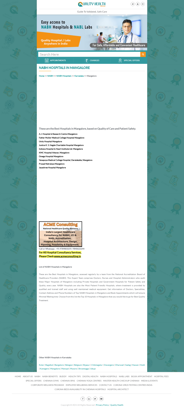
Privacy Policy (102, 405)
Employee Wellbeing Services (81, 385)
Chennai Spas (68, 381)
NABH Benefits (50, 376)
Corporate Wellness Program (47, 385)
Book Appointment (141, 376)
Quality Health (116, 405)
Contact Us (105, 385)
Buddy (63, 376)
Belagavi (69, 365)
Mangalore (55, 369)
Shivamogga (83, 369)
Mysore (73, 369)
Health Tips (74, 376)
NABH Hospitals (63, 76)
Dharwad (119, 365)
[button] (142, 4)
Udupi (93, 369)
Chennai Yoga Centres (89, 381)
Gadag (128, 365)
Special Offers (33, 381)
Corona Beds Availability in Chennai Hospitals (80, 389)
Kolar (41, 365)
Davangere (109, 365)
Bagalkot (49, 365)
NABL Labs (124, 376)
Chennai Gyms (51, 381)
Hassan (135, 365)
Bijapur (86, 365)
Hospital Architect (118, 389)
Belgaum (78, 365)
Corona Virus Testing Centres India (132, 385)
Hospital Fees (161, 376)
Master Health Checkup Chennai (121, 381)
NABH (50, 76)
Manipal (65, 369)
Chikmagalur (97, 365)
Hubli (142, 365)
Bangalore (59, 365)
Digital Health (90, 376)
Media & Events (149, 381)
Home (41, 76)
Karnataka (79, 76)
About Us (28, 376)
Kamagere (44, 369)
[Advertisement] (92, 101)
